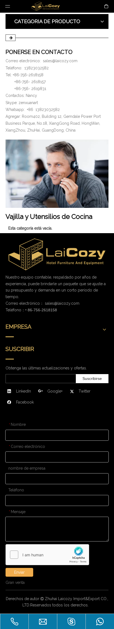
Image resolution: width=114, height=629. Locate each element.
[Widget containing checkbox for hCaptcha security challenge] (47, 555)
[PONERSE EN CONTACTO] (57, 174)
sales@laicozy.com (60, 61)
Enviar (19, 572)
